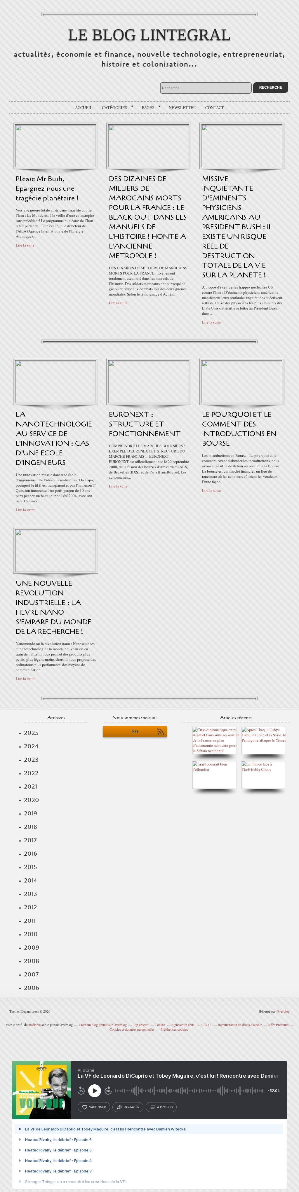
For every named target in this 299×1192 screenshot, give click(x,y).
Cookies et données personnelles (131, 1029)
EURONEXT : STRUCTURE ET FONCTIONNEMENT (145, 424)
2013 (30, 893)
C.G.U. (206, 1024)
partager (131, 1107)
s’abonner (97, 1107)
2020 (31, 799)
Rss (135, 731)
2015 (30, 867)
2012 (30, 907)
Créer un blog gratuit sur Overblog (103, 1024)
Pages (146, 108)
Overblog (283, 1011)
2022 (31, 773)
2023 (31, 759)
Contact (214, 107)
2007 (31, 974)
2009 (31, 947)
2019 (30, 813)
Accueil (84, 107)
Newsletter (182, 107)
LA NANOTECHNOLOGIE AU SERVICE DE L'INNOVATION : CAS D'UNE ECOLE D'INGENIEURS (54, 439)
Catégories (112, 108)
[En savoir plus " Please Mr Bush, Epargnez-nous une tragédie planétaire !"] (55, 165)
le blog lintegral (149, 34)
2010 (31, 934)
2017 (30, 840)
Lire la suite (25, 245)
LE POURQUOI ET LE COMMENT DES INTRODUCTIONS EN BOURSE (239, 429)
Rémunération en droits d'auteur (240, 1024)
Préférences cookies (174, 1029)
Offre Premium (278, 1024)
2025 (31, 732)
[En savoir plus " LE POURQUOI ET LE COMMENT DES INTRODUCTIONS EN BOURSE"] (242, 401)
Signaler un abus (183, 1024)
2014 (30, 880)
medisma (34, 1024)
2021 (30, 786)
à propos (165, 1107)
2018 (30, 826)
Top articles (141, 1024)
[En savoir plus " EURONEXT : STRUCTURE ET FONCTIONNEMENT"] (149, 401)
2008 (31, 960)
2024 (31, 746)
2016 (30, 853)
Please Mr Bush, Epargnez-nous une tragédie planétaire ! (47, 188)
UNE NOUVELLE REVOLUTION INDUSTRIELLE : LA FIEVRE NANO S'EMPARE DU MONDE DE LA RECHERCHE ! (53, 608)
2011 (30, 920)
